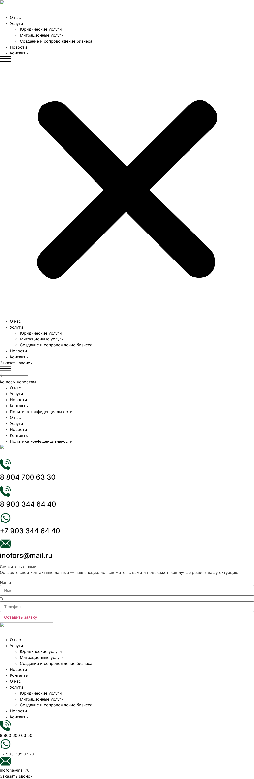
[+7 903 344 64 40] (5, 521)
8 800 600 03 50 (16, 735)
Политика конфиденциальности (41, 411)
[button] (127, 187)
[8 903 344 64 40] (5, 495)
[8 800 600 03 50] (5, 729)
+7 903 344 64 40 (30, 531)
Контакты (19, 53)
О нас (15, 17)
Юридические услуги (41, 29)
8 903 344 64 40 (28, 504)
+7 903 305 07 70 (17, 754)
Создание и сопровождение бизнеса (56, 41)
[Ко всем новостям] (14, 375)
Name (5, 582)
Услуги (16, 23)
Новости (18, 47)
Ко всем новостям (18, 381)
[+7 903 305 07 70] (5, 748)
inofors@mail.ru (26, 555)
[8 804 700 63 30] (5, 468)
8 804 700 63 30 (28, 477)
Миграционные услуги (42, 35)
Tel (2, 599)
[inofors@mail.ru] (5, 546)
